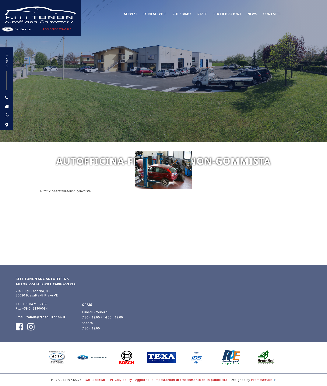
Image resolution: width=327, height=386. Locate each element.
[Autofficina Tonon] (40, 14)
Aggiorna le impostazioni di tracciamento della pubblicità (181, 380)
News (252, 14)
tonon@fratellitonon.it (46, 317)
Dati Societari (96, 380)
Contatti (272, 14)
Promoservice (262, 380)
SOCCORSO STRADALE (57, 29)
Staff (202, 14)
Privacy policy (121, 380)
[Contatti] (6, 125)
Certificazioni (227, 14)
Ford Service (154, 14)
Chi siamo (182, 14)
